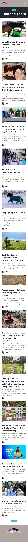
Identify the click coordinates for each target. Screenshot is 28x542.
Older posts (14, 521)
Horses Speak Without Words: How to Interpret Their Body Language (13, 87)
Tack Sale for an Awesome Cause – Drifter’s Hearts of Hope (13, 257)
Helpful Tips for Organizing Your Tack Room (12, 172)
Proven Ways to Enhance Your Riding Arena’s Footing (13, 292)
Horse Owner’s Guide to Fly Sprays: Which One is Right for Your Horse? (13, 129)
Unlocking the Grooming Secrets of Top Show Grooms (13, 44)
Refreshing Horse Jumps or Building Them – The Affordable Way (13, 428)
